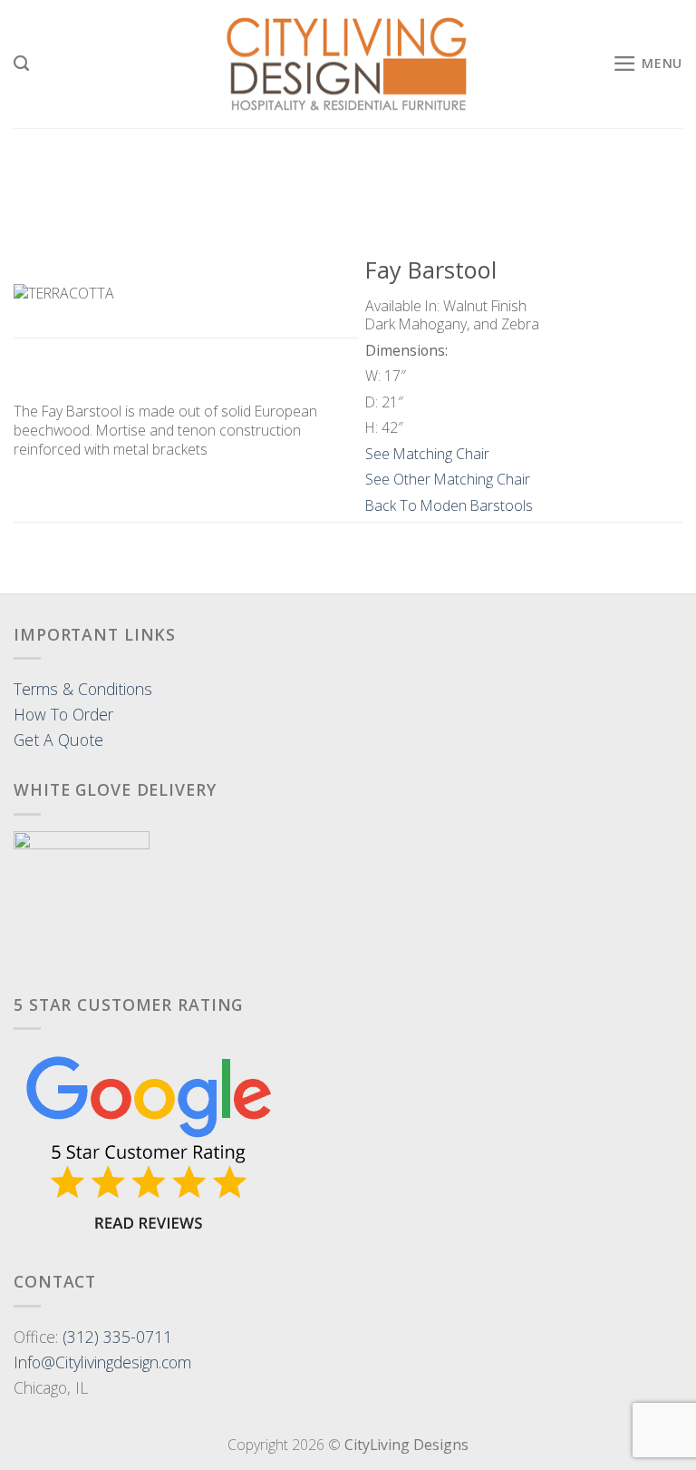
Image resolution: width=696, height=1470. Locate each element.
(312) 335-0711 (117, 1337)
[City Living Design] (348, 64)
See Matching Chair (427, 454)
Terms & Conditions (83, 689)
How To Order (63, 714)
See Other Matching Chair (447, 479)
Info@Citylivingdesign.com (102, 1362)
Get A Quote (58, 739)
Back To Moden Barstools (449, 505)
